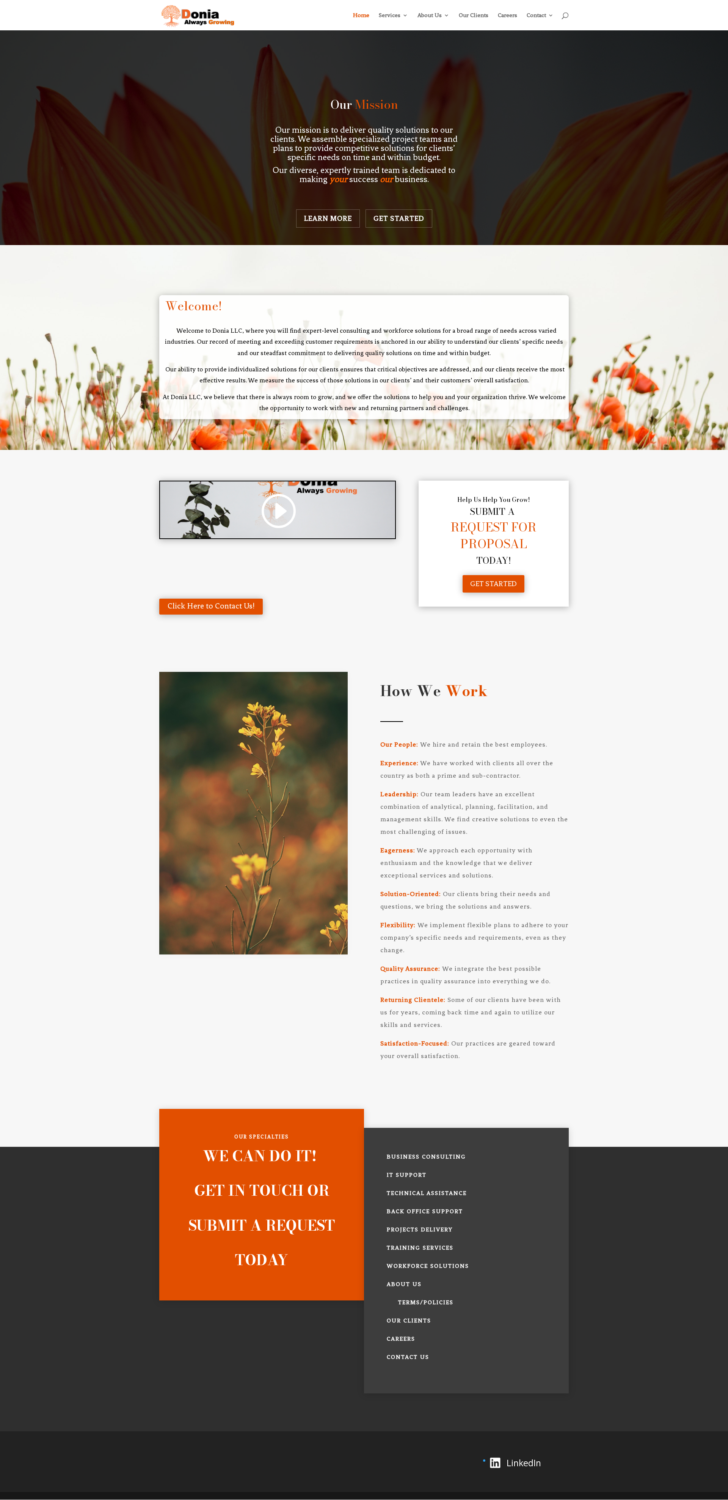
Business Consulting (426, 1156)
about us (404, 1284)
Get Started (398, 218)
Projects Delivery (420, 1229)
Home (361, 16)
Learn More (328, 218)
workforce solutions (428, 1266)
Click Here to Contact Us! (211, 605)
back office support (425, 1211)
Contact (536, 16)
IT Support (407, 1174)
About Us (429, 16)
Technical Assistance (427, 1193)
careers (401, 1338)
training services (420, 1247)
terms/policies (425, 1302)
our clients (409, 1320)
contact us (408, 1357)
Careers (507, 16)
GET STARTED (493, 583)
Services (389, 16)
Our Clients (473, 16)
